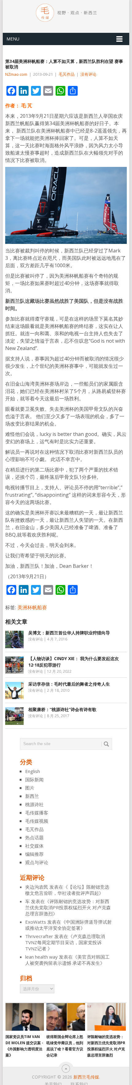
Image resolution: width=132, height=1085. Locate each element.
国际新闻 (34, 779)
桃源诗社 (34, 804)
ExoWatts (35, 922)
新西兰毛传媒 (86, 1077)
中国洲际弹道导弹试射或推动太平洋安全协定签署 (68, 925)
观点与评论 (36, 862)
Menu (12, 39)
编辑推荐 (34, 854)
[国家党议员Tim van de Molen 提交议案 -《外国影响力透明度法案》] (25, 1017)
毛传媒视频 (36, 821)
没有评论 (88, 74)
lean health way (41, 957)
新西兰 (32, 796)
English (32, 771)
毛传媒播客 (36, 813)
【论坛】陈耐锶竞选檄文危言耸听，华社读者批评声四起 (67, 890)
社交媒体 (34, 846)
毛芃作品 (67, 74)
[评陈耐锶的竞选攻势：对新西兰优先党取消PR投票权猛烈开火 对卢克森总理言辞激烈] (106, 1017)
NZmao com (16, 74)
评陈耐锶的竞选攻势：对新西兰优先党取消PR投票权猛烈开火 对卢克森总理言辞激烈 (68, 907)
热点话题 (34, 837)
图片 (29, 788)
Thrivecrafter (39, 936)
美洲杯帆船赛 (32, 607)
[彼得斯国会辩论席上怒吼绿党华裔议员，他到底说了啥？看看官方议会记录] (65, 1017)
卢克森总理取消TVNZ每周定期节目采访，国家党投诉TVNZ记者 (65, 942)
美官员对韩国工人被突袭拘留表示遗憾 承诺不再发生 (67, 960)
